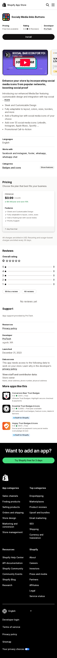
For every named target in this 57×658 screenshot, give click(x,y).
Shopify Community (12, 568)
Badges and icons (11, 167)
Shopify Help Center (13, 557)
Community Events (12, 574)
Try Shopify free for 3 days (28, 460)
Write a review (11, 291)
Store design (9, 518)
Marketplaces (36, 501)
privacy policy (9, 369)
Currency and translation (36, 536)
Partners (33, 579)
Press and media (38, 574)
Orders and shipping (13, 512)
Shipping (34, 529)
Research (7, 585)
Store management (12, 532)
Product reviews (38, 507)
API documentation (12, 563)
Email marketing (37, 518)
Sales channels (10, 496)
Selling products (11, 507)
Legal (32, 590)
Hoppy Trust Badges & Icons (25, 423)
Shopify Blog (9, 579)
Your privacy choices (13, 649)
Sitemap (6, 641)
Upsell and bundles (39, 512)
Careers (33, 563)
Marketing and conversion (9, 525)
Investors (34, 568)
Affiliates (34, 585)
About (32, 557)
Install (28, 37)
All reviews (29, 291)
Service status (37, 596)
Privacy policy (9, 328)
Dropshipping (36, 496)
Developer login (10, 619)
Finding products (11, 501)
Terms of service (11, 627)
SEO (31, 523)
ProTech (48, 29)
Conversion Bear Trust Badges (26, 393)
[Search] (47, 4)
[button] (28, 397)
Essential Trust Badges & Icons (26, 406)
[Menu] (53, 4)
